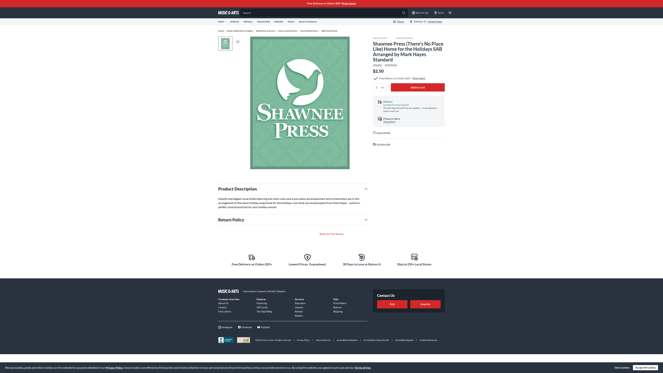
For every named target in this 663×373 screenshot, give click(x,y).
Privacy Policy (114, 367)
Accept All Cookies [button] (645, 367)
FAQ (392, 304)
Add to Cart (418, 87)
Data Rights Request (404, 340)
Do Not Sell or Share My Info (376, 340)
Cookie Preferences (428, 340)
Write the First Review (332, 234)
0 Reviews (377, 65)
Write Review (391, 65)
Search (247, 12)
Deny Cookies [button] (622, 367)
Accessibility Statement (347, 340)
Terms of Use (363, 367)
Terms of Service (323, 340)
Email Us (425, 304)
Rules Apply (349, 3)
